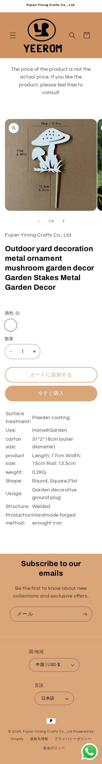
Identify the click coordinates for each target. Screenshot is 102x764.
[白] (11, 325)
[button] (13, 35)
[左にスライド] (38, 221)
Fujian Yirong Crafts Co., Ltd (47, 731)
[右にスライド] (63, 221)
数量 (9, 339)
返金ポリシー (54, 748)
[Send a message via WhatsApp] (90, 752)
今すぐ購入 (51, 393)
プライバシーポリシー (72, 739)
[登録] (85, 614)
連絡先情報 (39, 739)
